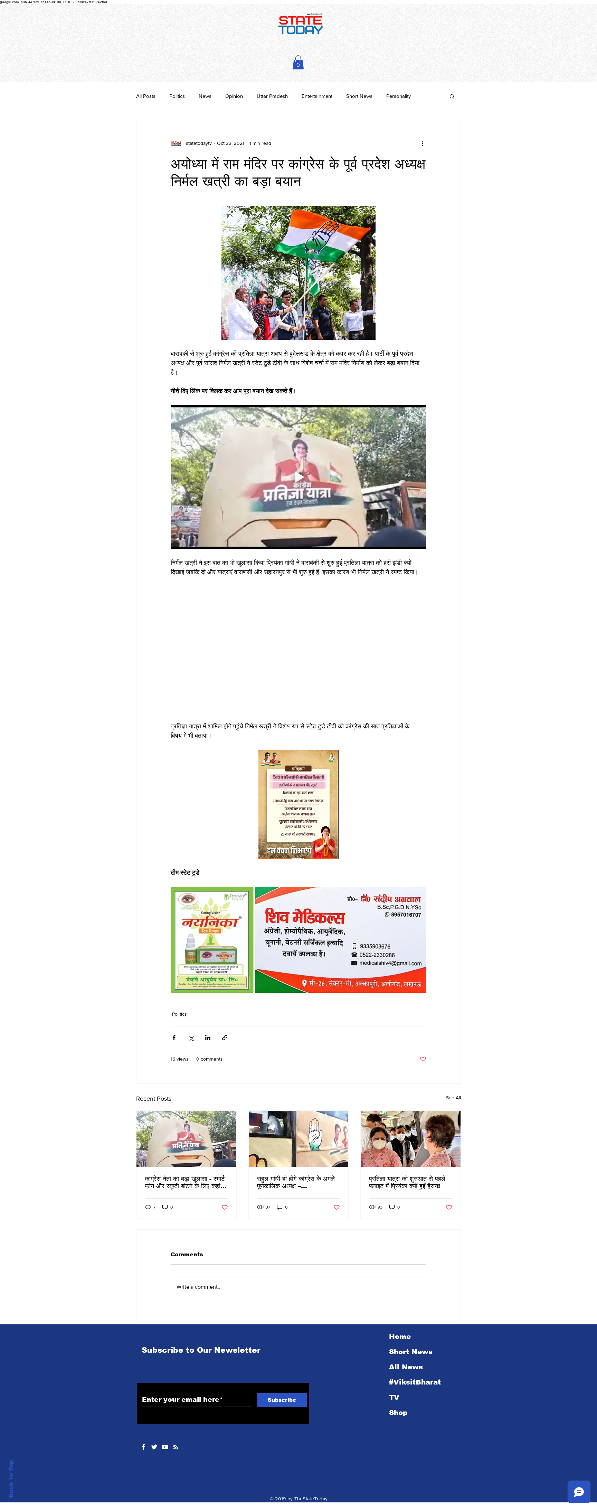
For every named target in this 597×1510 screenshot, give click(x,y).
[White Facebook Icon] (144, 1423)
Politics (177, 96)
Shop (398, 1388)
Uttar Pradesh (272, 96)
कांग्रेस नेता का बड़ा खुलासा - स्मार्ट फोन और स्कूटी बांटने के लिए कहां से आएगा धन (186, 1159)
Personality (398, 96)
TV (394, 1373)
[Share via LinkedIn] (208, 1013)
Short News (359, 96)
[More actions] (422, 143)
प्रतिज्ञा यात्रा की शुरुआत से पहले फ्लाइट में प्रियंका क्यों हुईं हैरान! (407, 1159)
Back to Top (11, 1479)
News (205, 96)
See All (453, 1073)
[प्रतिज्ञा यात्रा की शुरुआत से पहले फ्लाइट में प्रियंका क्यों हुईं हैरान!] (411, 1115)
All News (406, 1343)
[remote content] (298, 637)
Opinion (234, 96)
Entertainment (317, 96)
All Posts (145, 96)
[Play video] (298, 477)
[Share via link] (224, 1013)
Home (400, 1312)
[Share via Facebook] (174, 1013)
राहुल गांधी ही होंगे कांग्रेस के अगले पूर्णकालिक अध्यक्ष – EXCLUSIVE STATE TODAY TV (296, 1159)
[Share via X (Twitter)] (191, 1013)
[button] (298, 62)
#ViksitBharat (415, 1358)
